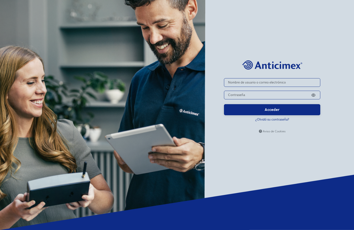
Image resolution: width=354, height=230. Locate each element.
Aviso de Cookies (274, 131)
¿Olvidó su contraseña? (272, 119)
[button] (313, 95)
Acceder (272, 109)
